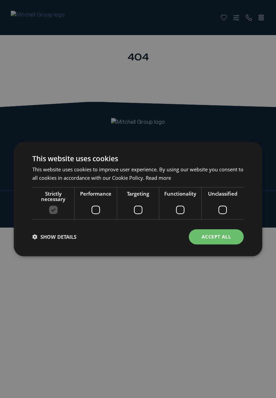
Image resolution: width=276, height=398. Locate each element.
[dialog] (138, 199)
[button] (54, 236)
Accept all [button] (216, 236)
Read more (158, 177)
